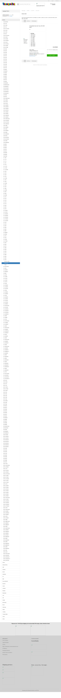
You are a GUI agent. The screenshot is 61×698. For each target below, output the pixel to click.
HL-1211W (5, 166)
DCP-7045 (5, 60)
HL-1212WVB (5, 169)
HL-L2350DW (5, 286)
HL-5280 (4, 247)
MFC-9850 (5, 455)
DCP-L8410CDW (6, 139)
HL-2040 (4, 193)
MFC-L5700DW (6, 514)
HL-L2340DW (5, 285)
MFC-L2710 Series (6, 473)
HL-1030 (4, 157)
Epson (4, 571)
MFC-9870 (5, 458)
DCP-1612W (5, 42)
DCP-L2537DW (5, 110)
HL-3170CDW (5, 218)
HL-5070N (5, 234)
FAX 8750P (5, 156)
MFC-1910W (5, 387)
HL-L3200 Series (6, 305)
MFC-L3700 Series (6, 497)
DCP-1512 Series (6, 28)
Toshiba (4, 611)
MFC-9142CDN (5, 438)
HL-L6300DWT (6, 342)
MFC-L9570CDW (6, 555)
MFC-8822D (5, 417)
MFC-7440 (5, 397)
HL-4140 (4, 222)
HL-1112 (4, 161)
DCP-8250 (5, 81)
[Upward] (58, 696)
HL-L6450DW (5, 353)
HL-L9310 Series (6, 373)
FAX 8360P (5, 154)
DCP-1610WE (5, 38)
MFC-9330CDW (6, 439)
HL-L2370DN (5, 298)
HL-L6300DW (5, 341)
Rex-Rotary (4, 602)
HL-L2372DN (5, 300)
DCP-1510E (5, 25)
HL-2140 (4, 200)
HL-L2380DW (5, 303)
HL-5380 (4, 254)
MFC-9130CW (5, 434)
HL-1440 (4, 179)
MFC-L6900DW (6, 529)
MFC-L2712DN (5, 480)
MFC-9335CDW (6, 443)
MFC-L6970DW (6, 534)
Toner (5, 264)
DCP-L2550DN (5, 113)
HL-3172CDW (5, 220)
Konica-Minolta (5, 581)
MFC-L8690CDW (6, 543)
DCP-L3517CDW (6, 122)
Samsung (4, 607)
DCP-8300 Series (6, 84)
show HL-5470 (6, 261)
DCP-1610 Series (6, 35)
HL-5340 (4, 249)
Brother (4, 19)
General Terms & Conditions (7, 652)
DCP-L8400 (5, 132)
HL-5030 (4, 227)
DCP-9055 (5, 94)
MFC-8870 (5, 421)
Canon (4, 562)
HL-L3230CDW (5, 310)
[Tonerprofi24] (9, 4)
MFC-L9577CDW (6, 560)
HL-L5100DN (5, 322)
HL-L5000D (5, 317)
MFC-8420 (5, 410)
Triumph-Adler (5, 614)
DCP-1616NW (5, 45)
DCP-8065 (5, 74)
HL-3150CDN (5, 213)
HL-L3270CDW (5, 312)
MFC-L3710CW (6, 499)
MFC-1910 (5, 385)
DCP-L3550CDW (6, 123)
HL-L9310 (5, 371)
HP (3, 576)
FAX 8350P (5, 152)
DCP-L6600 (5, 128)
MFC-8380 (5, 409)
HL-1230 (4, 171)
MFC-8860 (5, 419)
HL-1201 (4, 162)
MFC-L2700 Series (6, 465)
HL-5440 (4, 256)
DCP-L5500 (5, 125)
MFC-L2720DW (6, 485)
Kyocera (4, 583)
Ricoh (4, 604)
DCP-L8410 (5, 135)
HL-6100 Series (6, 266)
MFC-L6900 (5, 526)
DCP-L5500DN (5, 127)
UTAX (4, 616)
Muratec (4, 590)
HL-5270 (4, 246)
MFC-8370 (5, 407)
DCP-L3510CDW (6, 120)
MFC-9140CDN (5, 436)
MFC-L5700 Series (6, 509)
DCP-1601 (5, 33)
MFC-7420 (5, 395)
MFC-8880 (5, 422)
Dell (3, 567)
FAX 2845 (5, 147)
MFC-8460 (5, 412)
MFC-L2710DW (6, 477)
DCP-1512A (5, 30)
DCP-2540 (5, 52)
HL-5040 (4, 229)
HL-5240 (4, 242)
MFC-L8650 (5, 538)
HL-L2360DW (5, 293)
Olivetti (4, 600)
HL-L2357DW (5, 288)
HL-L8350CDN (5, 363)
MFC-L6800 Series (6, 521)
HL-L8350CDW (5, 365)
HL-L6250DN (5, 336)
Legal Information (6, 642)
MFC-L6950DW (6, 533)
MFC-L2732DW (6, 489)
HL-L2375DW (5, 302)
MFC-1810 (5, 380)
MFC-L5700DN (5, 511)
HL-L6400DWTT (6, 351)
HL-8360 (4, 273)
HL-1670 (4, 186)
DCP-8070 (5, 76)
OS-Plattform (5, 648)
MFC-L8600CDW (6, 536)
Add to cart (52, 55)
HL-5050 (4, 230)
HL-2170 (4, 203)
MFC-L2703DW (6, 472)
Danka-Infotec (5, 564)
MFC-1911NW (5, 388)
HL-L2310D (5, 278)
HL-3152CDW (5, 217)
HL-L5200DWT (6, 332)
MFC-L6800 (5, 519)
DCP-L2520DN (5, 105)
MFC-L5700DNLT (6, 512)
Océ (3, 595)
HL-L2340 (5, 283)
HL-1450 (4, 181)
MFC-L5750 (5, 516)
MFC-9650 (5, 451)
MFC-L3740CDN (6, 502)
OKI (3, 597)
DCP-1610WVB (5, 40)
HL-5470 (4, 259)
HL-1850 (4, 188)
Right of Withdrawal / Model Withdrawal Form (10, 646)
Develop (4, 569)
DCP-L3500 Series (6, 118)
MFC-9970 (5, 461)
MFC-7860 (5, 404)
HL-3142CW (5, 212)
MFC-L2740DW (6, 494)
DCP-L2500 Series (6, 98)
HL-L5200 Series (6, 327)
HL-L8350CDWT (6, 366)
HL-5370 (4, 252)
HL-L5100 (5, 319)
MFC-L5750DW (6, 517)
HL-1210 (4, 164)
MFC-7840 (5, 402)
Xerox (4, 618)
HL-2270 (4, 208)
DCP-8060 (5, 72)
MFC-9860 (5, 456)
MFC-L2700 (5, 463)
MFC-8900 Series (6, 426)
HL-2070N (5, 195)
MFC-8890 (5, 424)
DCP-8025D (5, 71)
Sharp (4, 609)
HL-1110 (4, 159)
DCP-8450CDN (5, 86)
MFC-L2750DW (6, 495)
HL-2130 (4, 198)
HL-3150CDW (5, 215)
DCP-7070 (5, 67)
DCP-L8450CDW (6, 142)
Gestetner (4, 574)
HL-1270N (5, 178)
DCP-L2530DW (5, 108)
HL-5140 (4, 237)
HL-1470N (5, 183)
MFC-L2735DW (6, 490)
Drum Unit (6, 263)
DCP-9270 (5, 96)
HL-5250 (4, 244)
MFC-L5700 (5, 507)
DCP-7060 (5, 64)
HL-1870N (5, 190)
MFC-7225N (5, 390)
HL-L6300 (5, 337)
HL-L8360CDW (5, 370)
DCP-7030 (5, 59)
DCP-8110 (5, 79)
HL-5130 (4, 235)
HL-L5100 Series (6, 320)
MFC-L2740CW (6, 492)
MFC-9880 (5, 460)
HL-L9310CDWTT (6, 378)
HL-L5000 (5, 315)
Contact (4, 644)
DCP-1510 (5, 23)
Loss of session (5, 640)
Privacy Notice (5, 654)
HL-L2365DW (5, 297)
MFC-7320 (5, 392)
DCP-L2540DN (5, 111)
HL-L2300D (5, 276)
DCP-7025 (5, 57)
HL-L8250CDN (5, 356)
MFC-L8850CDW (6, 545)
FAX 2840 (5, 145)
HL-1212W (5, 167)
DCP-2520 (5, 50)
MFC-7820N (5, 400)
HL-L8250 (5, 354)
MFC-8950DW (5, 431)
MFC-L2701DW (6, 470)
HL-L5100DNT (5, 324)
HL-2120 (4, 196)
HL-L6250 (5, 334)
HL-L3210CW (5, 307)
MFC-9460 (5, 448)
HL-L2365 (5, 295)
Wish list (56, 0)
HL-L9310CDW (5, 375)
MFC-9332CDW (6, 441)
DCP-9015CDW (6, 88)
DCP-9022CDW (6, 93)
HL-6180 (4, 268)
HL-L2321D (5, 281)
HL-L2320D (5, 280)
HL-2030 (4, 191)
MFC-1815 (5, 383)
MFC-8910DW (5, 427)
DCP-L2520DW (5, 106)
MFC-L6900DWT (6, 531)
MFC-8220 (5, 405)
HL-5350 (4, 251)
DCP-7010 (5, 55)
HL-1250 (4, 174)
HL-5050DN (5, 232)
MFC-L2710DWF (6, 478)
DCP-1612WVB (5, 43)
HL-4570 (4, 225)
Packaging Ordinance (6, 650)
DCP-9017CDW (6, 89)
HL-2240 (4, 205)
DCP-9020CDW (6, 91)
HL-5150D (5, 239)
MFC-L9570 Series (6, 553)
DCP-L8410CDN (6, 137)
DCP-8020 (5, 69)
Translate (10, 16)
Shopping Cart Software (26, 690)
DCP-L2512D (5, 103)
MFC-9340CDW (6, 444)
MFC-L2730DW (6, 487)
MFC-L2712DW (6, 482)
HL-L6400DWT (6, 349)
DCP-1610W (5, 37)
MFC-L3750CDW (6, 504)
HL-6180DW (5, 269)
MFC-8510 (5, 414)
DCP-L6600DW (5, 130)
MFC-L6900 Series (6, 528)
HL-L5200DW (5, 329)
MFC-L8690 (5, 541)
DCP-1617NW (5, 47)
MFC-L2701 (5, 468)
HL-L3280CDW (5, 314)
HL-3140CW (5, 210)
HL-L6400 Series (6, 346)
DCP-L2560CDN (6, 115)
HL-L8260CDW (5, 359)
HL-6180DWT (5, 271)
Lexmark (4, 588)
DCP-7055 (5, 62)
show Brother (5, 21)
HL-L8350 (5, 361)
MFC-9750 (5, 453)
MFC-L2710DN (5, 475)
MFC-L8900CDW (6, 548)
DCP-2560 (5, 54)
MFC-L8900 (5, 546)
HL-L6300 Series (6, 339)
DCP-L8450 (5, 140)
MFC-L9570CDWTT (6, 558)
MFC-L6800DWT (6, 524)
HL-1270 (4, 176)
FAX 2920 (5, 149)
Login (52, 0)
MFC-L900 (5, 550)
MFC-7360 (5, 393)
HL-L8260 (5, 358)
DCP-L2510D (5, 101)
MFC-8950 (5, 429)
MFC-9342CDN (5, 446)
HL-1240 (4, 173)
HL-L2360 (5, 290)
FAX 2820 (5, 144)
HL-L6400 (5, 344)
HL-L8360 (5, 368)
